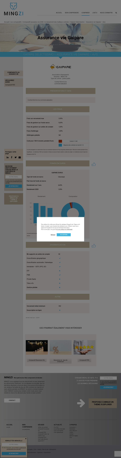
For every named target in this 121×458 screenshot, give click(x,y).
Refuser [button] (53, 234)
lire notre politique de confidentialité (64, 229)
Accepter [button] (63, 234)
